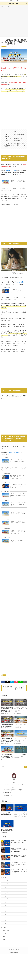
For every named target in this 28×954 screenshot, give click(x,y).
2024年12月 (5, 893)
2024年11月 (5, 896)
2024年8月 (5, 905)
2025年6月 (5, 890)
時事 (4, 936)
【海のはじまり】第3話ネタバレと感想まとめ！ (17, 541)
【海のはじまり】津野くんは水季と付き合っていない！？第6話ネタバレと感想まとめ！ (17, 513)
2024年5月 (5, 914)
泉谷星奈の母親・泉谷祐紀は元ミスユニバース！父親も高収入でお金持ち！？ (17, 291)
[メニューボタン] (1, 3)
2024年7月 (5, 908)
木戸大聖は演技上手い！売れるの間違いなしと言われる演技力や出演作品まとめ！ (17, 486)
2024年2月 (5, 923)
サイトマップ (9, 949)
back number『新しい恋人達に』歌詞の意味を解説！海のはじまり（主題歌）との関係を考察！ (17, 477)
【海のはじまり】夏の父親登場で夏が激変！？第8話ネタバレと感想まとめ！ (17, 182)
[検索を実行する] (25, 767)
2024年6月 (5, 911)
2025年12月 (5, 881)
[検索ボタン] (26, 3)
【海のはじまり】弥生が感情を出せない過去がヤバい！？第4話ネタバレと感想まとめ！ (17, 532)
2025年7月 (5, 887)
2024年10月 (5, 899)
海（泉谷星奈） (22, 282)
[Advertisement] (14, 21)
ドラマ (4, 46)
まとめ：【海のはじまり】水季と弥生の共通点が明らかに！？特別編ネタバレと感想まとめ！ (14, 145)
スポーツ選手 (6, 930)
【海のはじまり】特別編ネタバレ (13, 138)
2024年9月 (5, 902)
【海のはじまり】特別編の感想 (12, 140)
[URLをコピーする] (25, 682)
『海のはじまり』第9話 (14, 452)
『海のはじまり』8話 (10, 170)
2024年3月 (5, 920)
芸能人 (4, 939)
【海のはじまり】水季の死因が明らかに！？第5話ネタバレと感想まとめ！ (17, 523)
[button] (3, 682)
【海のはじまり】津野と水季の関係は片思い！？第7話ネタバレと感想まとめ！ (17, 504)
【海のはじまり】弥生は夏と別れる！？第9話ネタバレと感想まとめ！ (17, 461)
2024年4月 (5, 917)
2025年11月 (5, 884)
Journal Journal (14, 3)
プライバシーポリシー (17, 949)
